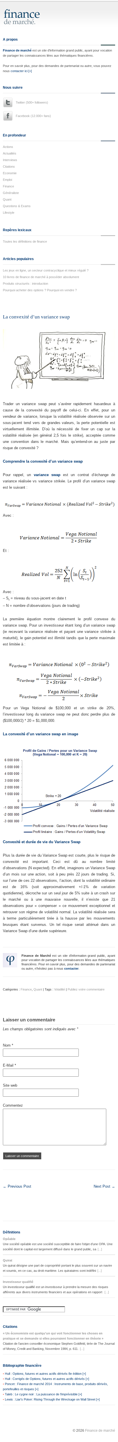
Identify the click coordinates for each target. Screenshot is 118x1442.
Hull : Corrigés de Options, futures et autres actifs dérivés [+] (47, 1378)
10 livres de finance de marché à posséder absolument (41, 277)
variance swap (47, 475)
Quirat (7, 1260)
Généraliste (11, 193)
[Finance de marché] (28, 22)
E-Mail (9, 1065)
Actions (8, 146)
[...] (100, 1249)
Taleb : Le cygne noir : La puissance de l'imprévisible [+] (43, 1394)
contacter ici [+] (21, 71)
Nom (8, 1045)
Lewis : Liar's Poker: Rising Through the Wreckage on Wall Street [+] (52, 1399)
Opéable (9, 1239)
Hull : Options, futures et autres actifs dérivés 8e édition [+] (45, 1373)
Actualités (9, 153)
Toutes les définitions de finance (25, 241)
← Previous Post (17, 1186)
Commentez (13, 1105)
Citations (9, 166)
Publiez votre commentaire (86, 989)
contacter (71, 968)
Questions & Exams (17, 206)
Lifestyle (8, 212)
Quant (7, 199)
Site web (10, 1085)
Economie (10, 173)
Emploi (7, 179)
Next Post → (104, 1186)
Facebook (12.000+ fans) (33, 116)
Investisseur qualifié (18, 1281)
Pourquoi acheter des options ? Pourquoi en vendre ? (40, 290)
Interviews (10, 160)
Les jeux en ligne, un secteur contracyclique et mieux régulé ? (45, 270)
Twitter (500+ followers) (32, 102)
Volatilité (59, 989)
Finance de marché (17, 50)
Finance (8, 186)
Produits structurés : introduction (25, 283)
